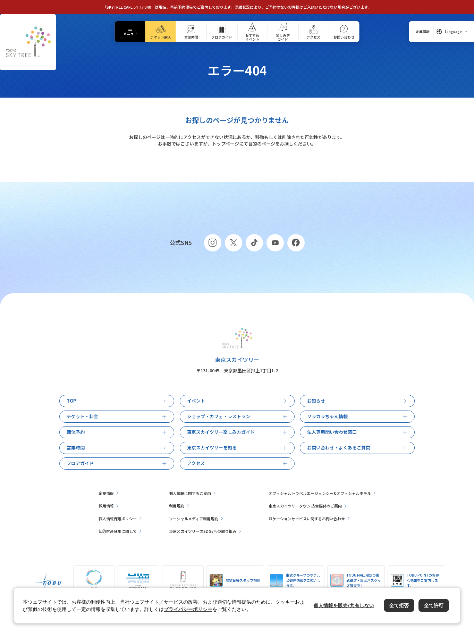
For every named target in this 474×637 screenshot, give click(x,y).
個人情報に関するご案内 (190, 493)
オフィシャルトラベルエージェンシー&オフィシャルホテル (320, 493)
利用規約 (176, 505)
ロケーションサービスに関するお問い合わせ (307, 518)
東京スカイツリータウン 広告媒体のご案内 (305, 505)
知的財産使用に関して (118, 531)
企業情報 (106, 493)
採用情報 (106, 505)
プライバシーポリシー (188, 609)
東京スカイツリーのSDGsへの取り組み (202, 531)
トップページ (225, 143)
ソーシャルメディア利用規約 (193, 518)
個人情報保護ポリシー (118, 518)
